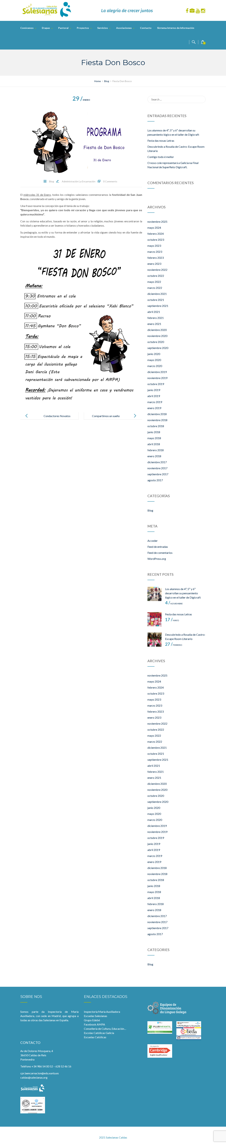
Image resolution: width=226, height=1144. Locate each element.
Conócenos (27, 27)
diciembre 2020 (157, 329)
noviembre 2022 (157, 269)
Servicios (102, 27)
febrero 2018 (155, 450)
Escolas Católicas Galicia (99, 1033)
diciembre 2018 (157, 414)
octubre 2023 (155, 239)
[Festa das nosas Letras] (154, 619)
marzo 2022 (154, 287)
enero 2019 (154, 408)
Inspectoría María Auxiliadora (102, 1011)
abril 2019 (153, 396)
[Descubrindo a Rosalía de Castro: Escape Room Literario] (154, 639)
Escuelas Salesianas (95, 1016)
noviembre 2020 (157, 335)
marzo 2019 (154, 402)
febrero (173, 645)
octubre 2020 (155, 341)
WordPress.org (156, 558)
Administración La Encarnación (78, 181)
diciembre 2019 (157, 372)
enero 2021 (154, 323)
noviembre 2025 (157, 221)
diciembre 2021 (157, 293)
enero (81, 100)
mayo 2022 (154, 281)
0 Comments (110, 181)
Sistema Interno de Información (175, 27)
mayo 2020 (154, 360)
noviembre (174, 603)
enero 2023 (154, 263)
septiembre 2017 (157, 474)
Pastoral (63, 27)
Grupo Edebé (92, 1020)
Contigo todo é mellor (160, 156)
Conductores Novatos (57, 416)
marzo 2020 (154, 366)
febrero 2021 (155, 317)
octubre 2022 (155, 275)
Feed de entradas (157, 546)
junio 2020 (153, 354)
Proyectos (83, 27)
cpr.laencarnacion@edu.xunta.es (39, 1073)
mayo (172, 620)
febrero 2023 (155, 257)
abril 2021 (153, 311)
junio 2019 (153, 390)
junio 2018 (153, 432)
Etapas (46, 27)
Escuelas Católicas (95, 1037)
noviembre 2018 (157, 420)
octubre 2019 (155, 384)
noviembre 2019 (157, 378)
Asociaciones (124, 27)
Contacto (145, 27)
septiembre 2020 (157, 347)
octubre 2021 (155, 299)
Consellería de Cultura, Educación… (105, 1028)
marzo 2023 (154, 251)
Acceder (152, 540)
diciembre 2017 (157, 462)
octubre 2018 (155, 426)
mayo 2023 (154, 245)
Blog (51, 181)
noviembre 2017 (157, 468)
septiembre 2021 (157, 305)
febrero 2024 (155, 233)
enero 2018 (154, 456)
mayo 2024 (154, 227)
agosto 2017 (155, 480)
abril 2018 (153, 444)
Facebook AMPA (94, 1024)
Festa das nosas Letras (160, 140)
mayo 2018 (154, 438)
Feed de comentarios (160, 552)
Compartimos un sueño (106, 416)
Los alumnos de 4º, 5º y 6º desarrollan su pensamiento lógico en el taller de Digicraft (183, 593)
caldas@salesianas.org (33, 1077)
